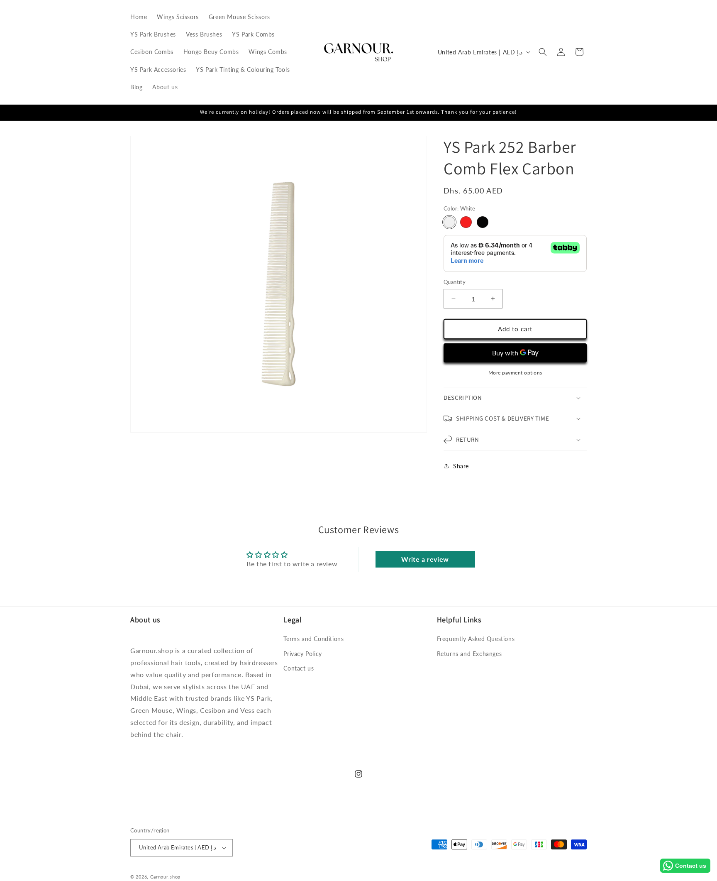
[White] (449, 222)
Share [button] (461, 466)
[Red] (466, 222)
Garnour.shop (165, 876)
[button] (543, 52)
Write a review (425, 559)
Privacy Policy (302, 653)
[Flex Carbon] (482, 222)
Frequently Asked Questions (476, 638)
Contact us (298, 668)
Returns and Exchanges (469, 653)
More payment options (515, 373)
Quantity (455, 282)
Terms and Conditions (313, 638)
